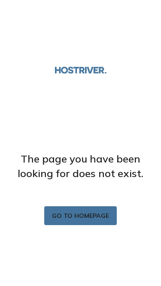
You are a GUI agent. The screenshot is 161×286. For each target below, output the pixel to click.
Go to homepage (80, 216)
